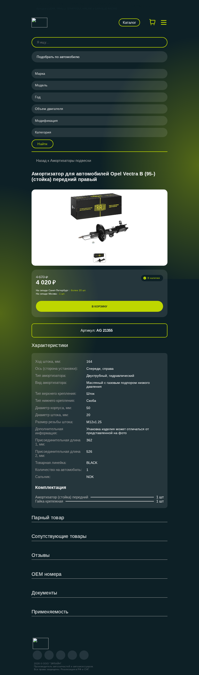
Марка (40, 73)
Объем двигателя (49, 109)
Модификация (46, 121)
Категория (43, 132)
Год (38, 97)
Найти (42, 144)
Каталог (129, 22)
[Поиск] (161, 42)
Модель (41, 85)
